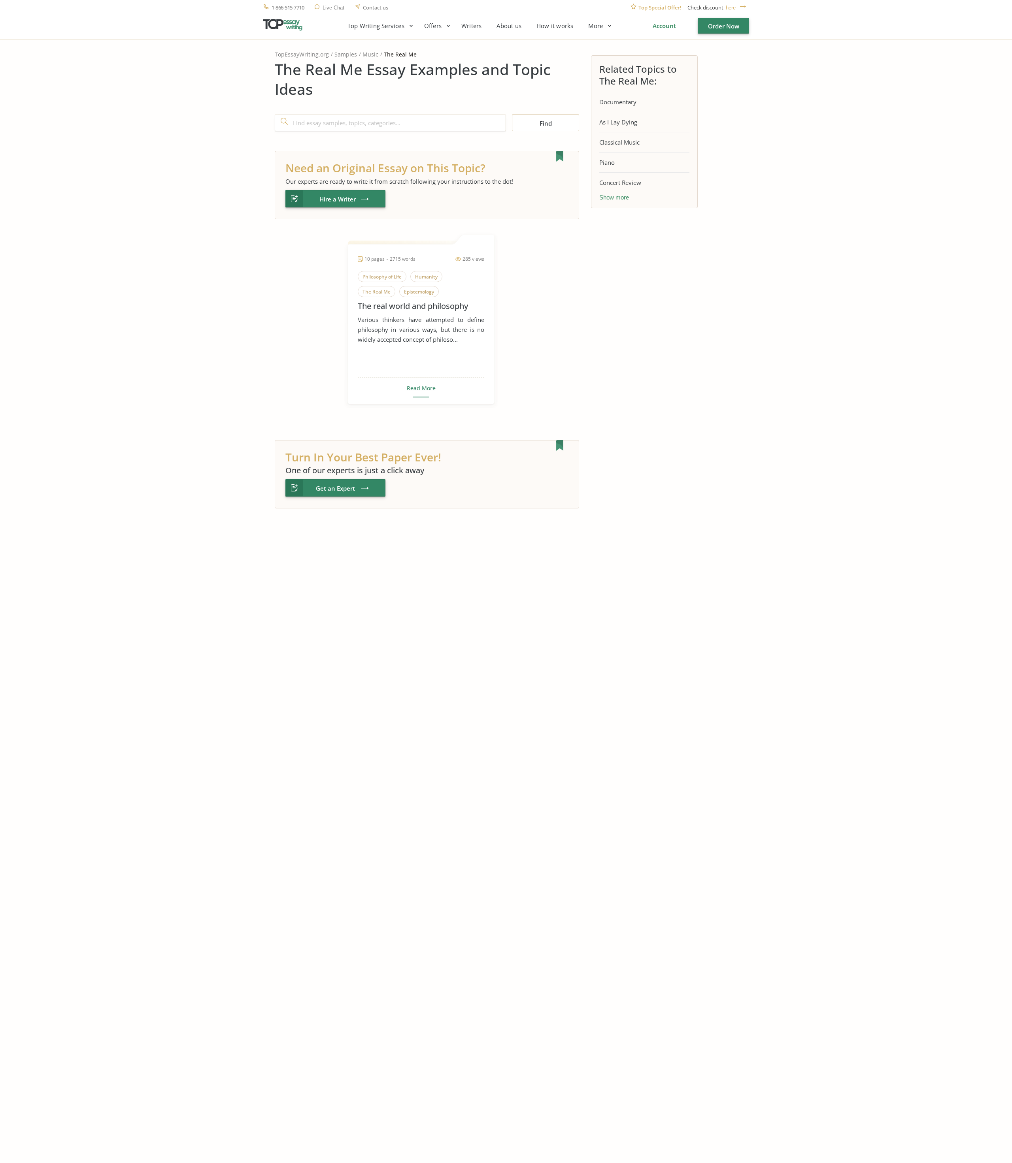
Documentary (617, 102)
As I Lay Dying (618, 122)
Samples (345, 54)
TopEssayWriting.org (302, 54)
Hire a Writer (337, 199)
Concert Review (620, 182)
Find (546, 123)
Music (370, 54)
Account (664, 26)
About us (509, 26)
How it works (554, 26)
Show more (614, 197)
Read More (421, 388)
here (731, 8)
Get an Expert (335, 488)
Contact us (375, 8)
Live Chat (333, 8)
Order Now (723, 26)
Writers (471, 26)
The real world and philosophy (413, 306)
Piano (607, 162)
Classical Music (619, 142)
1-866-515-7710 (288, 8)
